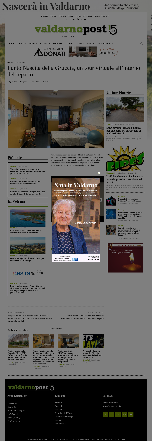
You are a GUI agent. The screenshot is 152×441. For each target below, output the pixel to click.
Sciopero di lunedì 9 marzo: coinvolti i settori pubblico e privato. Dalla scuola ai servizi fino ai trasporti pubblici (30, 318)
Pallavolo (121, 196)
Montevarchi (111, 173)
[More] (142, 81)
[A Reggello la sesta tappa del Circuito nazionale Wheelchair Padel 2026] (93, 341)
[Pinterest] (125, 81)
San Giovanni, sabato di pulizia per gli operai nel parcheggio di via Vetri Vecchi (123, 130)
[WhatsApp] (136, 81)
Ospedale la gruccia (71, 249)
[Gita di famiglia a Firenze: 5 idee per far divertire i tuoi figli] (27, 245)
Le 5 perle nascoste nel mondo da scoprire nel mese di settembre (25, 231)
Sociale (10, 62)
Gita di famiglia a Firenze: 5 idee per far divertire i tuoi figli (27, 259)
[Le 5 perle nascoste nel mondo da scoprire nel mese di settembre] (27, 218)
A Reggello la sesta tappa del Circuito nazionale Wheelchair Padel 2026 (92, 354)
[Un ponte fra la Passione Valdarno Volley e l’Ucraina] (111, 201)
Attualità (109, 124)
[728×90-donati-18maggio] (76, 52)
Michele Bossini (95, 360)
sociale (60, 249)
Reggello (86, 360)
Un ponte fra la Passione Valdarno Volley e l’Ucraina (129, 200)
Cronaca (13, 166)
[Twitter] (81, 19)
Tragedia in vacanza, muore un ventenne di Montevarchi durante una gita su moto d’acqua (27, 171)
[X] (120, 81)
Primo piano (122, 210)
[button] (141, 44)
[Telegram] (78, 19)
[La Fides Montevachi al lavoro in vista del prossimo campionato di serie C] (125, 158)
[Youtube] (74, 19)
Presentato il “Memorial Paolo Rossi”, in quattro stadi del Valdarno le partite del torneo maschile (130, 215)
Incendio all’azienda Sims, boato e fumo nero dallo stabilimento (25, 182)
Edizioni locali (20, 62)
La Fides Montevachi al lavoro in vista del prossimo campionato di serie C (124, 179)
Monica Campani (20, 82)
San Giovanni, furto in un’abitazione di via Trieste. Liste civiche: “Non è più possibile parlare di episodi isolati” (129, 232)
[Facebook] (67, 19)
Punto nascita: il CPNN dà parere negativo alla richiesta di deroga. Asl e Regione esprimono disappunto (68, 356)
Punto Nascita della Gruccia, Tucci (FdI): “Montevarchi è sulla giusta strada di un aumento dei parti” (17, 355)
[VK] (131, 81)
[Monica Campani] (9, 82)
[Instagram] (70, 19)
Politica (10, 362)
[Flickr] (85, 19)
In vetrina (13, 227)
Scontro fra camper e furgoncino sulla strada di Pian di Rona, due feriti (27, 193)
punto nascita (84, 249)
